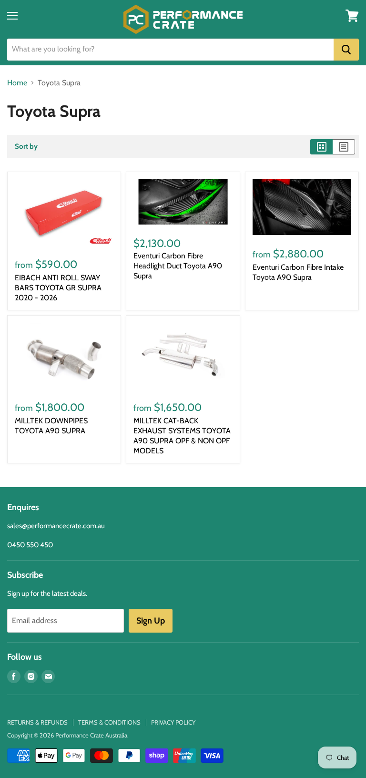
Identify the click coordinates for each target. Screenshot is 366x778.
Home (17, 83)
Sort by (26, 147)
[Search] (346, 50)
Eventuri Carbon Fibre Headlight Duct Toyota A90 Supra (177, 265)
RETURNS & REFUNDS (37, 722)
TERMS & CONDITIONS (109, 722)
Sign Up (150, 620)
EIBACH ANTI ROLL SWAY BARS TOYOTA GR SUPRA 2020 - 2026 (58, 287)
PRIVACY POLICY (173, 722)
